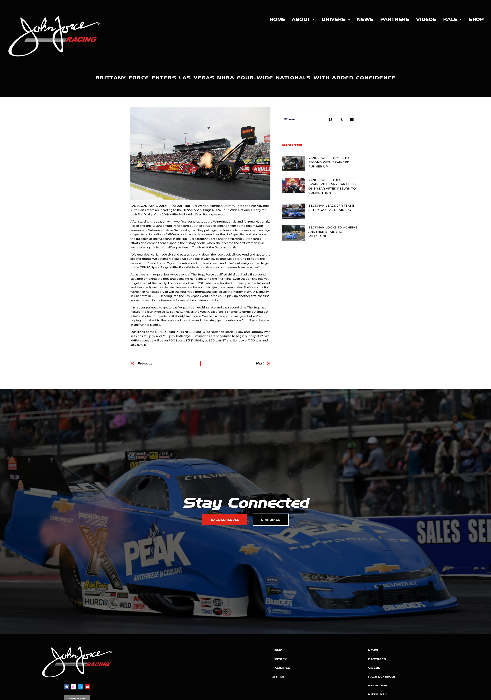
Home (277, 19)
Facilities (281, 667)
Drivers (334, 19)
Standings (377, 685)
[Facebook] (66, 686)
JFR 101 (278, 676)
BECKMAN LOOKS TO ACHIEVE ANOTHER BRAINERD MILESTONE (333, 232)
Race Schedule (381, 676)
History (280, 659)
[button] (330, 119)
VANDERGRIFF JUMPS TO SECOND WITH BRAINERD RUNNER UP (328, 162)
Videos (426, 19)
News (365, 19)
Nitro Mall (378, 694)
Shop (476, 19)
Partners (395, 19)
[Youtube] (87, 686)
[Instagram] (73, 686)
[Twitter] (80, 686)
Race (450, 19)
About (301, 19)
